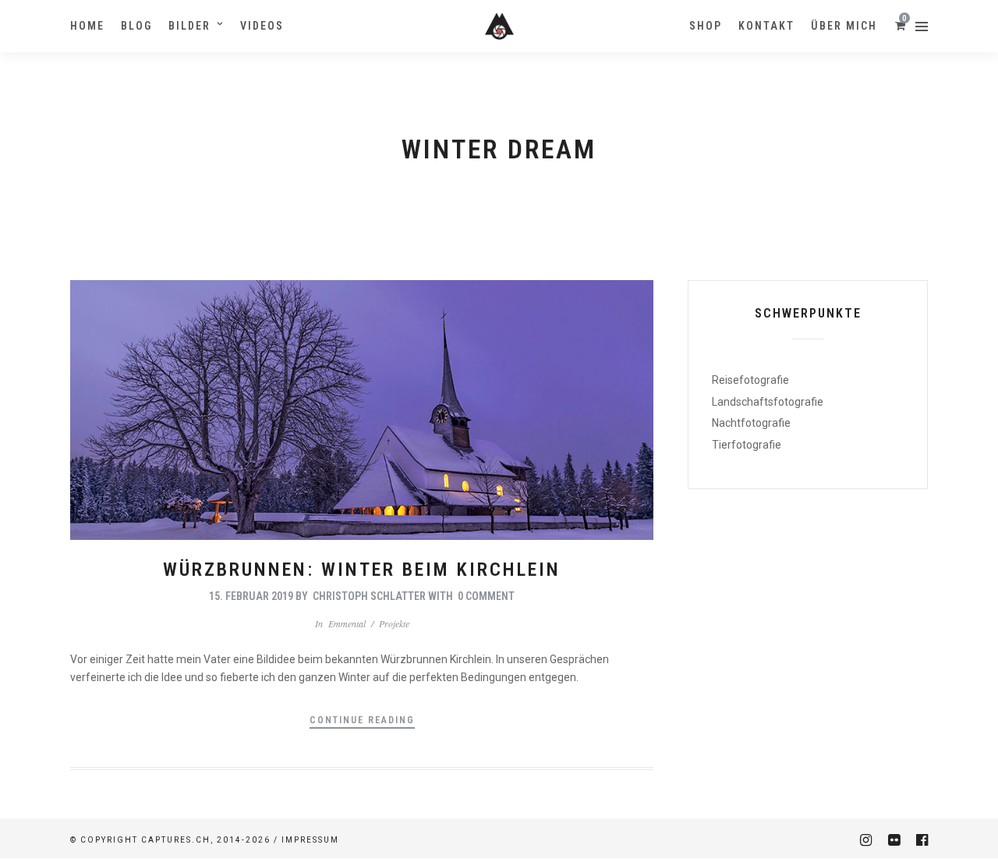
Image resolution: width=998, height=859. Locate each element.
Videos (262, 26)
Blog (136, 26)
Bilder (189, 26)
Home (87, 26)
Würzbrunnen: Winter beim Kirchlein (362, 569)
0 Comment (486, 596)
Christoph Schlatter (369, 596)
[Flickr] (893, 840)
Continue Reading (362, 720)
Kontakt (766, 26)
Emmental (347, 623)
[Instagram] (865, 840)
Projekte (394, 623)
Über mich (844, 26)
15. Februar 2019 (251, 596)
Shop (705, 26)
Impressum (310, 840)
